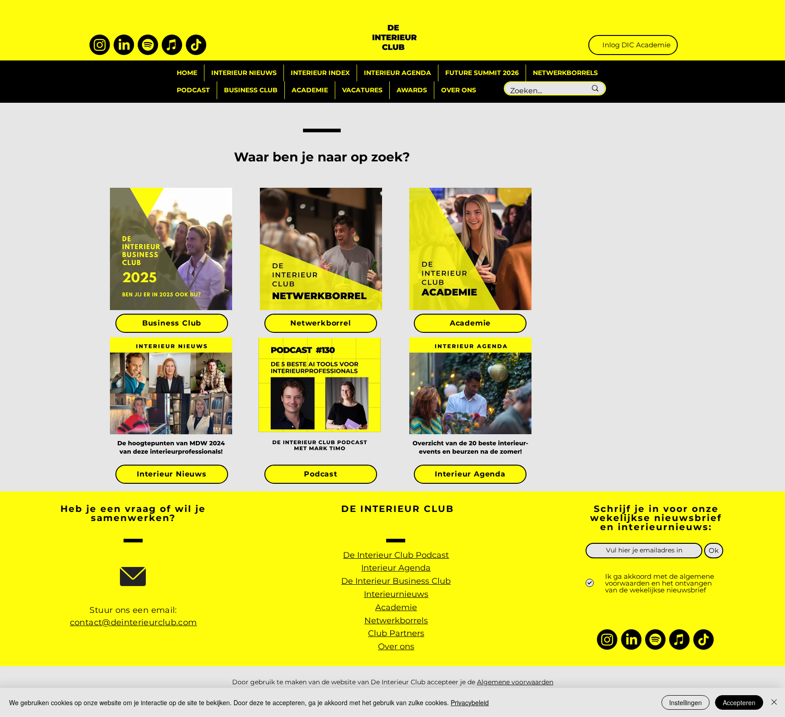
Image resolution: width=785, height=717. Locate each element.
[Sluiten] (774, 702)
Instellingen (685, 702)
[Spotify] (148, 45)
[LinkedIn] (124, 45)
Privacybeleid (470, 702)
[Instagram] (99, 45)
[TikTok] (196, 45)
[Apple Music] (172, 45)
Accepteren (739, 702)
